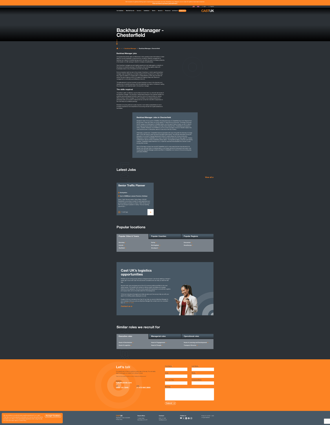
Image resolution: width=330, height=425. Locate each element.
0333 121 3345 (129, 303)
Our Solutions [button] (120, 10)
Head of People (156, 345)
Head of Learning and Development (195, 342)
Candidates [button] (146, 10)
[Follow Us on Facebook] (189, 418)
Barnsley (121, 242)
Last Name (195, 366)
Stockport (154, 248)
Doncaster (187, 242)
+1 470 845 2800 (143, 388)
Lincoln (121, 245)
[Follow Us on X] (183, 418)
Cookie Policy (22, 420)
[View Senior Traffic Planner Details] (150, 212)
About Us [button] (160, 10)
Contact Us (182, 10)
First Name (168, 366)
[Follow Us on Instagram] (191, 418)
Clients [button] (153, 10)
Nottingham (155, 245)
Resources (167, 10)
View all (208, 177)
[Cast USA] (193, 6)
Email (167, 373)
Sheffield (122, 248)
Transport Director (190, 345)
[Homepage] (198, 6)
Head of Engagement (158, 342)
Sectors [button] (139, 10)
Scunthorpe (188, 245)
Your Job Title (169, 380)
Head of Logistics (124, 345)
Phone (194, 373)
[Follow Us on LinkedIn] (186, 418)
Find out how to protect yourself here (164, 3)
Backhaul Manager (130, 48)
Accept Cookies (53, 416)
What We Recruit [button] (130, 10)
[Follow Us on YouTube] (181, 418)
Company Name (196, 380)
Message (168, 387)
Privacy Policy (119, 419)
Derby (153, 242)
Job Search (175, 10)
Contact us (125, 306)
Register (212, 6)
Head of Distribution (125, 342)
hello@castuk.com (124, 383)
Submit (169, 403)
